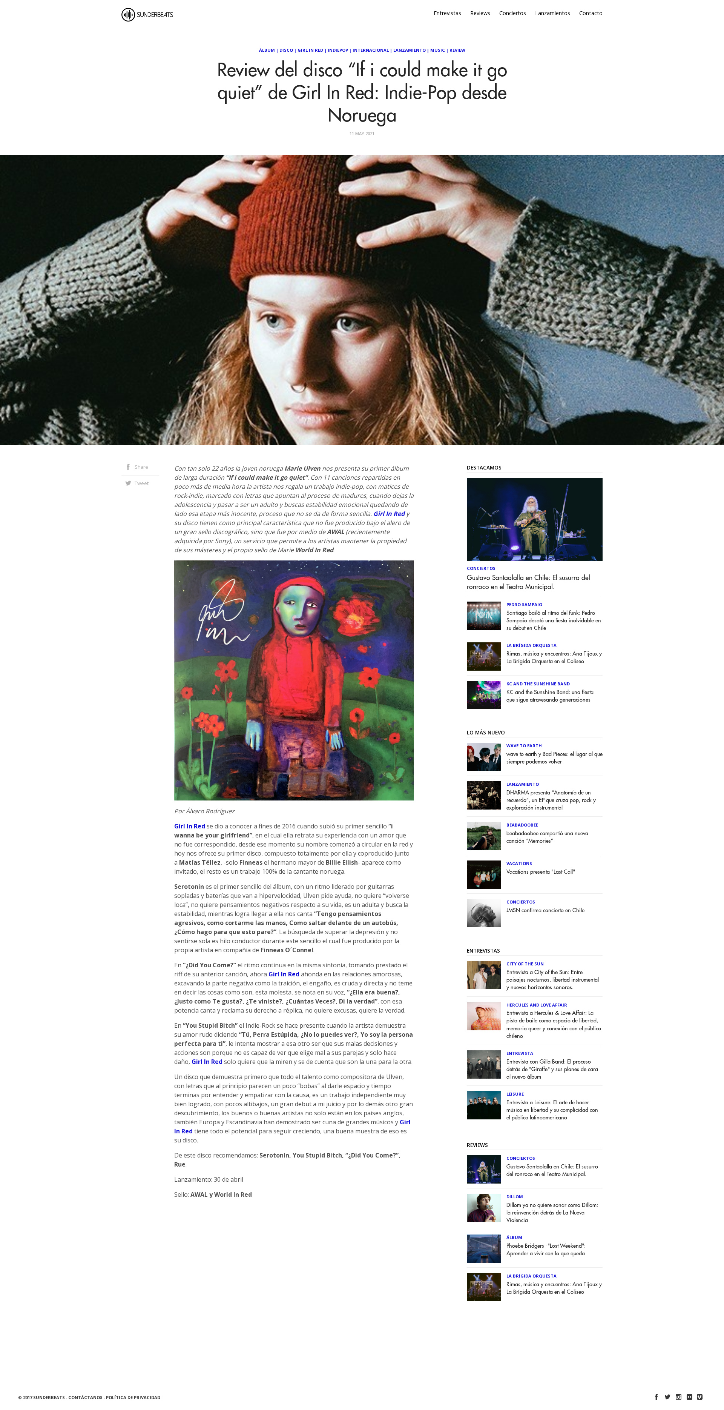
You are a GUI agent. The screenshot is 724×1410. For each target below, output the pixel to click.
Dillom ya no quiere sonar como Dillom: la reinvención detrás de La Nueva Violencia (552, 1212)
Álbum (267, 50)
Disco (286, 50)
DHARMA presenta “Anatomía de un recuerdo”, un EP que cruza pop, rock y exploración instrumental (551, 800)
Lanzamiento (409, 50)
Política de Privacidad (133, 1397)
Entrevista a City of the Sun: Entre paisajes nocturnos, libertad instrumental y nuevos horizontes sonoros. (552, 980)
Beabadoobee (522, 825)
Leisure (515, 1094)
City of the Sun (525, 964)
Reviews (480, 13)
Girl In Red (310, 50)
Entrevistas (447, 13)
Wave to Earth (524, 745)
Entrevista (519, 1053)
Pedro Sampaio (524, 604)
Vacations (519, 863)
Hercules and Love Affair (536, 1005)
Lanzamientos (552, 13)
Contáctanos (85, 1397)
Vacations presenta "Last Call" (540, 872)
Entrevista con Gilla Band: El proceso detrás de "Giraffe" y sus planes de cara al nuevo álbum (552, 1069)
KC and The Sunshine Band (538, 684)
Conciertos (512, 13)
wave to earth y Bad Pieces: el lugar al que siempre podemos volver (554, 758)
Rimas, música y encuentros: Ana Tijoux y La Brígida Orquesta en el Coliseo (554, 657)
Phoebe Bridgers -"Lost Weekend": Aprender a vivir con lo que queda (546, 1249)
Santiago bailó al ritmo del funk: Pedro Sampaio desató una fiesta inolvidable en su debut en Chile (553, 620)
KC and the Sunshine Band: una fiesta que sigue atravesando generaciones (550, 696)
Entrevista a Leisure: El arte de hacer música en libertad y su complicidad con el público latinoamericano (552, 1110)
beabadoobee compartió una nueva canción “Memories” (547, 837)
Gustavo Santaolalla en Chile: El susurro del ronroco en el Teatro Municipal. (528, 582)
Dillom (514, 1196)
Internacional (371, 50)
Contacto (591, 13)
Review (457, 50)
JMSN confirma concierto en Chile (545, 910)
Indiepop (338, 50)
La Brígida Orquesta (531, 645)
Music (437, 50)
